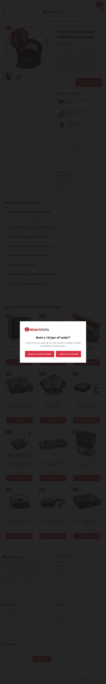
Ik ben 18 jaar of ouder (39, 354)
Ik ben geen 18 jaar (68, 354)
